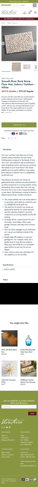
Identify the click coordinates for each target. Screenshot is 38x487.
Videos (5, 280)
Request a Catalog (26, 442)
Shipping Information (7, 440)
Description (7, 149)
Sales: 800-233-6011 (27, 455)
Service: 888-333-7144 (27, 457)
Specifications (8, 265)
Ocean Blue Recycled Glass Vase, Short (27, 351)
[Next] (35, 43)
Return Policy (5, 453)
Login (22, 436)
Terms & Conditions (7, 455)
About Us (4, 436)
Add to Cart (18, 125)
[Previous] (3, 43)
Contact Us (5, 438)
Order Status (24, 438)
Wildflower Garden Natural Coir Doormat (27, 381)
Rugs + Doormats (12, 23)
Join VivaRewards (25, 444)
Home (3, 23)
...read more (8, 112)
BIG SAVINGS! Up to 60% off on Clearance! (19, 19)
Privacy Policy (5, 457)
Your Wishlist (24, 440)
